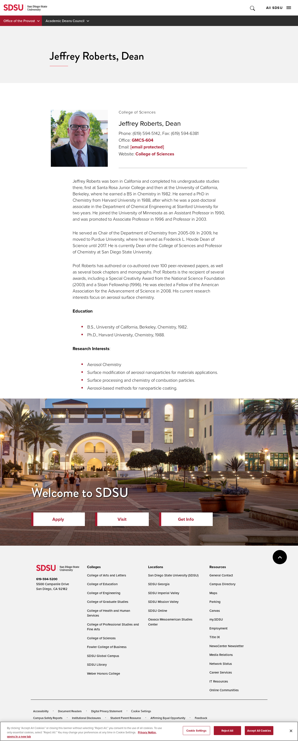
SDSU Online (157, 610)
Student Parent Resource (125, 718)
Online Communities (224, 690)
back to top (280, 557)
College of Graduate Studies (107, 601)
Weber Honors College (103, 673)
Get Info (186, 519)
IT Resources (218, 681)
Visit (122, 519)
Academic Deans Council (65, 20)
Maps (213, 593)
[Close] (291, 731)
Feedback (201, 718)
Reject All (227, 730)
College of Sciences (154, 154)
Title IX (214, 637)
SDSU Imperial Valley (163, 593)
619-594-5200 (46, 579)
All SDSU (274, 7)
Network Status (220, 663)
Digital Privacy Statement (106, 711)
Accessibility (40, 711)
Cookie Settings (141, 711)
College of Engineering (103, 593)
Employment (218, 628)
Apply (58, 519)
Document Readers (70, 711)
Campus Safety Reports (47, 718)
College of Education (102, 584)
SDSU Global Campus (103, 655)
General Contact (221, 575)
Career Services (220, 672)
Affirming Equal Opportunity (168, 718)
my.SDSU (216, 619)
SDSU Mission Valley (163, 601)
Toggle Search (252, 7)
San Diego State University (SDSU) (173, 575)
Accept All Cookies (259, 730)
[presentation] (93, 567)
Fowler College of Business (107, 647)
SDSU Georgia (159, 584)
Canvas (214, 610)
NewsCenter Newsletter (226, 646)
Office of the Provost (19, 20)
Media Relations (221, 654)
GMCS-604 (142, 140)
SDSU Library (97, 664)
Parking (215, 601)
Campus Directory (222, 584)
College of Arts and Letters (106, 575)
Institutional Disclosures (86, 718)
